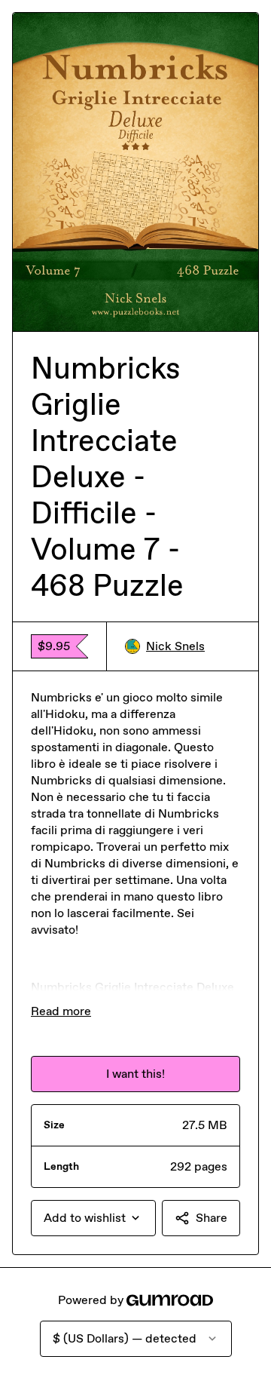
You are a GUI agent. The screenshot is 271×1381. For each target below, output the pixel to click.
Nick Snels (175, 646)
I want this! (135, 1073)
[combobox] (93, 1218)
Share (211, 1218)
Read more (61, 1011)
